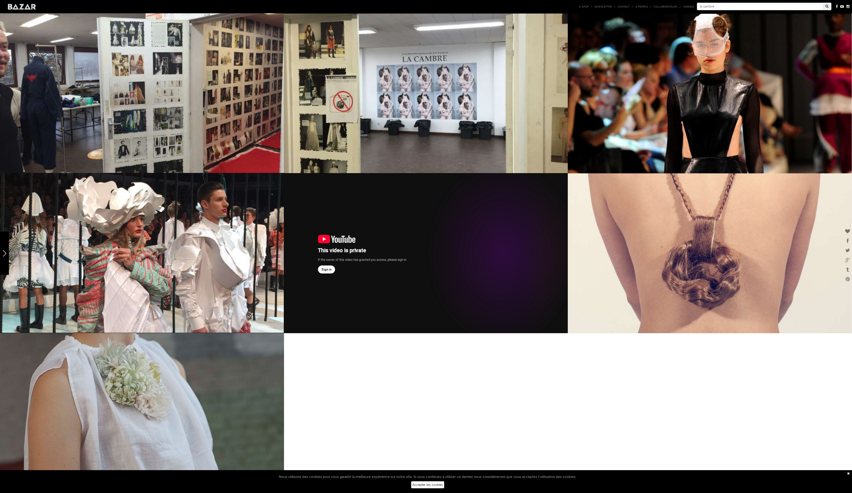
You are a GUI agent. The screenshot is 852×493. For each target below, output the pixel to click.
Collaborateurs (665, 6)
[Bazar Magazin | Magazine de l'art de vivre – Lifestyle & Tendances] (21, 6)
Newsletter (603, 6)
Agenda (688, 6)
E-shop (584, 6)
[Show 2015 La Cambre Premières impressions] (426, 253)
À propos (641, 6)
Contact (624, 6)
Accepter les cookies (427, 485)
